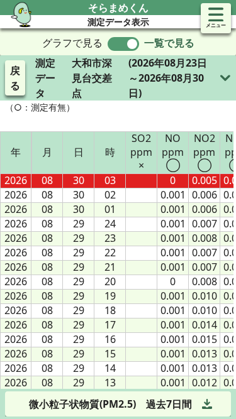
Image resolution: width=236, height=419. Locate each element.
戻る (15, 77)
